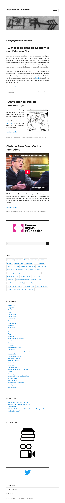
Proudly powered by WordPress (26, 498)
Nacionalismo (12, 363)
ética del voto (29, 289)
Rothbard (27, 286)
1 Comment (11, 92)
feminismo (19, 269)
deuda (9, 266)
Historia (37, 269)
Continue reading (11, 87)
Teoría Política (12, 378)
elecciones (24, 266)
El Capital (16, 266)
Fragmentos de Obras (14, 347)
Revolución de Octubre (14, 286)
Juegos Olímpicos (12, 276)
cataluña (10, 263)
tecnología (41, 91)
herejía (37, 78)
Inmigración (12, 354)
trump (9, 289)
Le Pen (34, 276)
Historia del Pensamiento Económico (19, 352)
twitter (46, 91)
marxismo (9, 213)
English (10, 330)
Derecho (10, 321)
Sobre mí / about (11, 489)
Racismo (10, 371)
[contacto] (9, 493)
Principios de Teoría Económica (31, 211)
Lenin (28, 276)
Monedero (14, 213)
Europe (43, 266)
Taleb (33, 286)
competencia (18, 263)
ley (39, 276)
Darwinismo (12, 316)
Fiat (26, 269)
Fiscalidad (11, 345)
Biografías (11, 308)
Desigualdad (12, 323)
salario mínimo (34, 137)
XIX (22, 289)
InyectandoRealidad (18, 9)
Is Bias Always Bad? (14, 411)
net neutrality (19, 283)
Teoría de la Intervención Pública (18, 376)
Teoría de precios (42, 286)
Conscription (29, 263)
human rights (11, 273)
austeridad (19, 260)
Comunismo (12, 314)
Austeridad (11, 305)
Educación (11, 325)
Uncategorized (12, 385)
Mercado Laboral (17, 91)
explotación (26, 137)
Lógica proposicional (14, 356)
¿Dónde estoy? (11, 485)
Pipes (27, 283)
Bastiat (26, 260)
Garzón (31, 91)
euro (38, 266)
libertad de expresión (23, 279)
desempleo (26, 91)
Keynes (22, 276)
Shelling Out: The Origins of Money (19, 404)
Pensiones (11, 365)
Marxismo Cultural (14, 358)
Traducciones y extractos (16, 382)
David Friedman (40, 263)
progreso (36, 91)
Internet (38, 273)
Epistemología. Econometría (17, 332)
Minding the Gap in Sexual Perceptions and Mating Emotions (27, 409)
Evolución (11, 336)
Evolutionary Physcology (16, 338)
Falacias (10, 341)
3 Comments (42, 137)
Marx (39, 279)
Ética (9, 334)
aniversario (10, 260)
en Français (11, 327)
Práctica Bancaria (13, 367)
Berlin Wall (34, 260)
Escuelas (32, 266)
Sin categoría (12, 374)
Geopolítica (11, 349)
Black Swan (42, 260)
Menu (55, 10)
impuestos (30, 273)
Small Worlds (12, 406)
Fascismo (11, 343)
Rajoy (32, 283)
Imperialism (21, 273)
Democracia (11, 319)
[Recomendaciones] (27, 228)
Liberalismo (10, 279)
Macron (33, 279)
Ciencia (10, 310)
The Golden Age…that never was (18, 402)
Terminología (12, 380)
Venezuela (16, 289)
